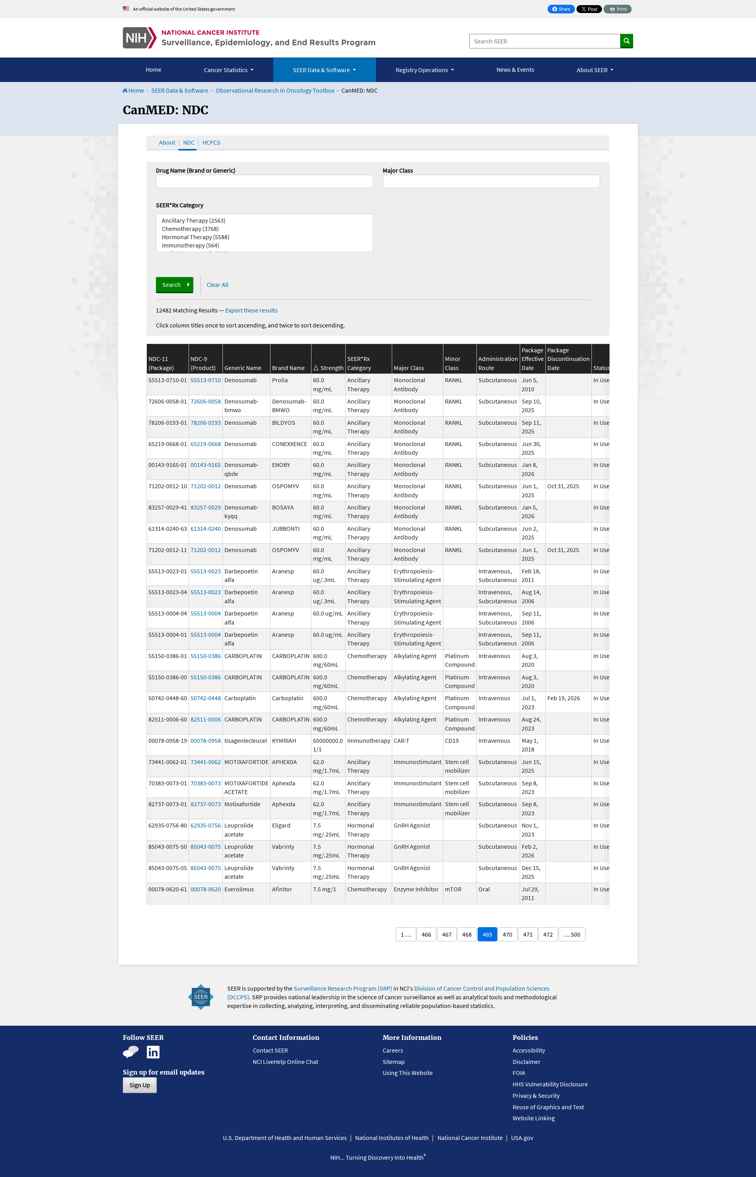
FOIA (519, 1073)
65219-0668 (206, 444)
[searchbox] (387, 180)
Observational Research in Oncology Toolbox (275, 90)
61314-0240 (206, 528)
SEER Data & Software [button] (322, 70)
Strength (332, 368)
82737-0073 (206, 804)
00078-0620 (206, 889)
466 (426, 934)
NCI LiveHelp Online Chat (285, 1061)
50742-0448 (206, 698)
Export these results (251, 310)
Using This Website (408, 1073)
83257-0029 (206, 507)
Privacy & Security (536, 1095)
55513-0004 (206, 613)
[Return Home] (249, 38)
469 (487, 934)
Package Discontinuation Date (568, 359)
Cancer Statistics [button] (226, 70)
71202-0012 (206, 486)
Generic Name (242, 368)
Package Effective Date (533, 359)
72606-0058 (206, 401)
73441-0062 (206, 762)
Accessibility (529, 1050)
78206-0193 (206, 422)
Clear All (217, 284)
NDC (189, 142)
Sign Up (140, 1085)
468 (467, 934)
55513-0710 (206, 380)
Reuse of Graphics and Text (548, 1107)
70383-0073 (206, 783)
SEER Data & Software (179, 90)
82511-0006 (206, 719)
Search (171, 284)
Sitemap (394, 1061)
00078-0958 (206, 740)
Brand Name (288, 368)
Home (153, 69)
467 (447, 934)
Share (563, 9)
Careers (393, 1050)
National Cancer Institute (470, 1138)
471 (528, 934)
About (167, 142)
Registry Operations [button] (422, 70)
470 (507, 934)
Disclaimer (527, 1061)
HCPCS (211, 142)
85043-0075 (206, 846)
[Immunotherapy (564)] (264, 245)
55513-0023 (206, 571)
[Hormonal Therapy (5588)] (264, 237)
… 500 (572, 934)
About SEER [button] (593, 70)
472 (548, 934)
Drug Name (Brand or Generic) (195, 170)
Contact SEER (270, 1050)
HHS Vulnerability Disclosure (550, 1084)
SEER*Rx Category (179, 205)
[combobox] (491, 181)
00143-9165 (206, 465)
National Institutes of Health (392, 1138)
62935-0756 (206, 825)
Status (601, 368)
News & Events (515, 69)
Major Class (398, 170)
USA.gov (522, 1138)
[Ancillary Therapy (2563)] (264, 220)
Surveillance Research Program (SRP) (343, 988)
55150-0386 (206, 656)
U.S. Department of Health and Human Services (285, 1138)
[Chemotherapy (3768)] (264, 229)
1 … (406, 934)
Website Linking (534, 1118)
